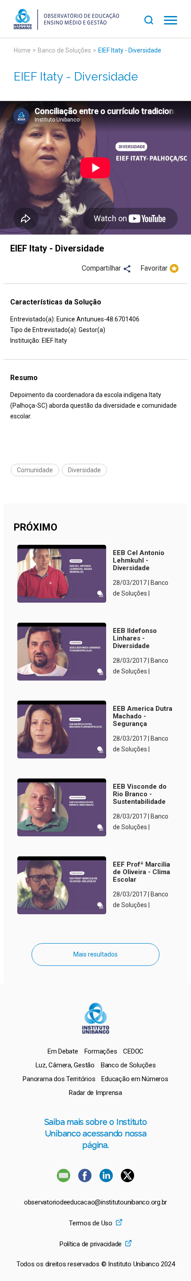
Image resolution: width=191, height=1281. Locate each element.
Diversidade (84, 470)
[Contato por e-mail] (63, 1180)
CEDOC (133, 1051)
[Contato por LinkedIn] (107, 1180)
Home (22, 50)
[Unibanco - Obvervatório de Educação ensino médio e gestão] (66, 27)
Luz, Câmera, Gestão (65, 1065)
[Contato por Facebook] (85, 1180)
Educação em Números (134, 1079)
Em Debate (63, 1051)
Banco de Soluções (64, 50)
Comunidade (35, 470)
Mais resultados (95, 954)
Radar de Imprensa (95, 1093)
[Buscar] (154, 19)
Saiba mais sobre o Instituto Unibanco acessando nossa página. (95, 1133)
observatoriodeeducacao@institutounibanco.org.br (95, 1202)
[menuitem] (63, 1051)
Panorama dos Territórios (59, 1079)
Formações (100, 1051)
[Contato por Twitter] (127, 1180)
